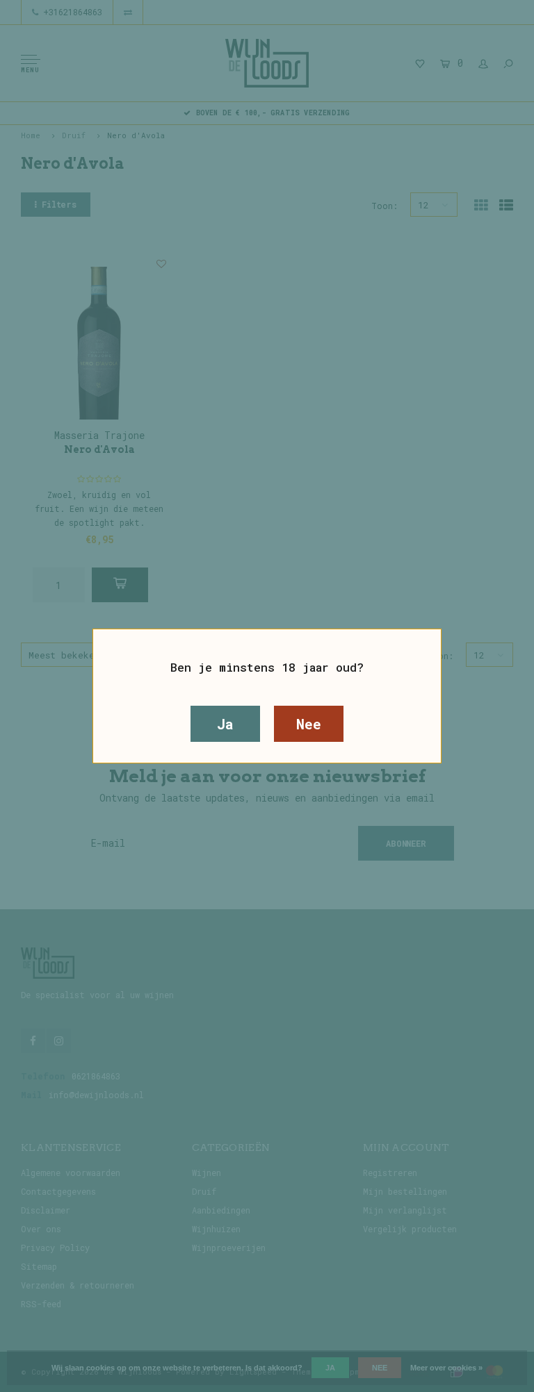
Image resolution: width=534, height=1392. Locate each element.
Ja (225, 724)
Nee (308, 724)
